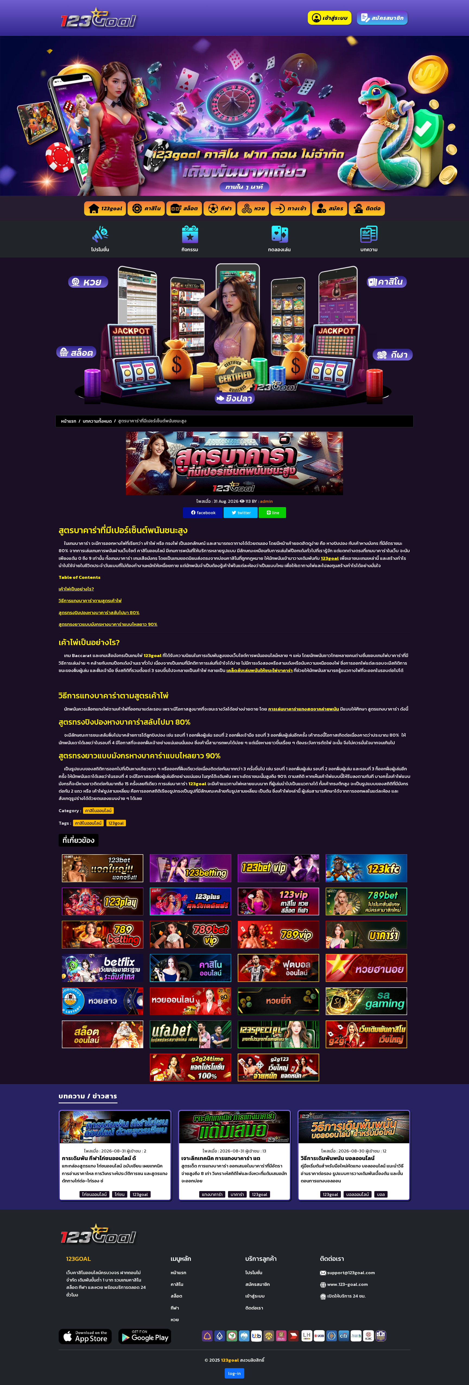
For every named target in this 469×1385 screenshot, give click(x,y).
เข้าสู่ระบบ (255, 1295)
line (275, 512)
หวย (175, 1319)
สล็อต (176, 1295)
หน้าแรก (68, 421)
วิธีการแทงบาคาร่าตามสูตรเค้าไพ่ (90, 600)
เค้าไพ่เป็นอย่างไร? (76, 588)
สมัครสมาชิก (257, 1284)
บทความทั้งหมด (97, 421)
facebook (206, 512)
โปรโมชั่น (253, 1272)
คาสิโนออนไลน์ (98, 810)
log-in (234, 1373)
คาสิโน (177, 1284)
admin (266, 501)
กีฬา (175, 1307)
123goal (116, 823)
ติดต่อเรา (254, 1307)
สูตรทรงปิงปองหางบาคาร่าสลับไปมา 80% (99, 612)
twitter (244, 512)
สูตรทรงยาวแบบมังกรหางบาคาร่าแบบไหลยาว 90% (108, 624)
